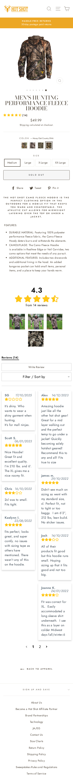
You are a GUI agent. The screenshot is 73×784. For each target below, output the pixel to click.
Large (28, 163)
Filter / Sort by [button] (34, 377)
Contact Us (36, 735)
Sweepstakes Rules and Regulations (36, 767)
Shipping (24, 125)
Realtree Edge (24, 145)
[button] (15, 115)
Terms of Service (36, 773)
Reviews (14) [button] (10, 357)
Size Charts (36, 741)
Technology (36, 722)
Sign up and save (36, 689)
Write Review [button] (36, 367)
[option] (36, 23)
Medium (12, 163)
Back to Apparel (39, 669)
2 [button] (31, 91)
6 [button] (43, 91)
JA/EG (36, 728)
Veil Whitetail (40, 145)
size (36, 155)
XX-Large (60, 163)
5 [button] (40, 91)
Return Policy (36, 748)
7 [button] (46, 90)
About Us (36, 702)
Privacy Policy (36, 761)
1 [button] (27, 91)
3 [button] (34, 91)
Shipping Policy (36, 754)
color (36, 138)
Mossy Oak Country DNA (49, 145)
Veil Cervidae (32, 145)
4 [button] (37, 91)
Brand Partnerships (36, 715)
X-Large (43, 163)
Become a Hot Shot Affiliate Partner (37, 709)
